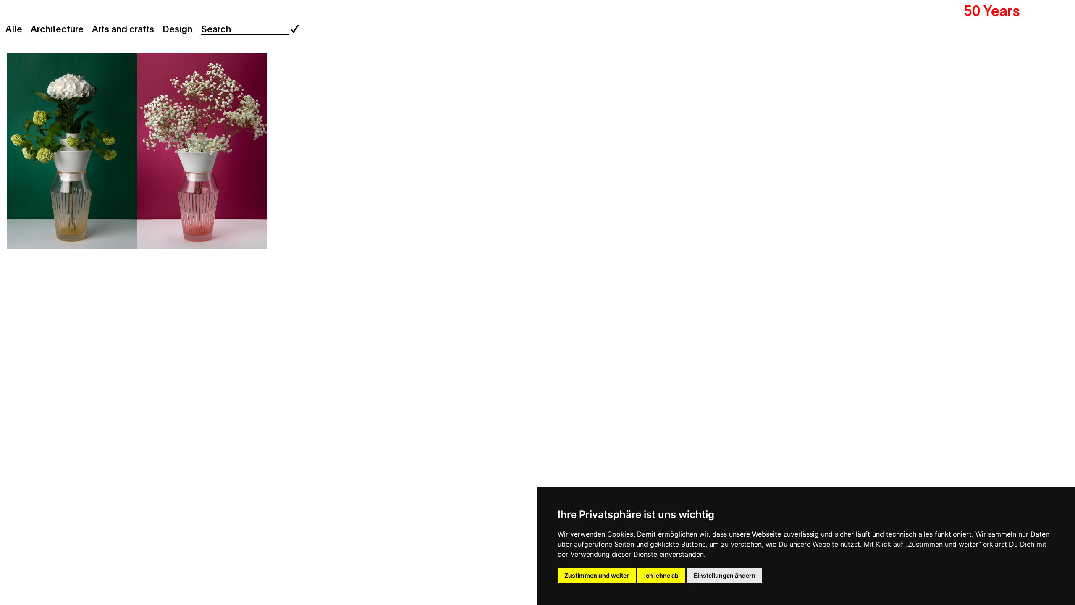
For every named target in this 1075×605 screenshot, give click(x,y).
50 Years (992, 9)
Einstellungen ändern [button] (724, 575)
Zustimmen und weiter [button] (596, 575)
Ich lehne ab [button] (661, 575)
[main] (537, 302)
